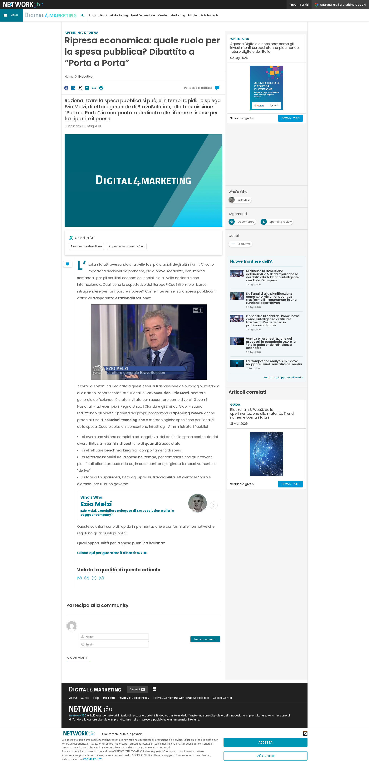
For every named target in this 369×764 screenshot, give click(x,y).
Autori (85, 698)
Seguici (135, 689)
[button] (11, 15)
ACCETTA (265, 742)
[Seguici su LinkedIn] (154, 689)
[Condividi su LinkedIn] (73, 87)
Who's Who (91, 497)
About (73, 698)
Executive (85, 76)
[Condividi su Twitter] (80, 87)
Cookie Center (222, 698)
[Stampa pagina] (101, 87)
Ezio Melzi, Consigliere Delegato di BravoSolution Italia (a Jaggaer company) (127, 512)
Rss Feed (109, 698)
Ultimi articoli (97, 15)
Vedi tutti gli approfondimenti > (283, 377)
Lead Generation (143, 15)
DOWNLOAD (290, 118)
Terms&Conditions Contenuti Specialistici (181, 698)
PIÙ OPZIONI (265, 756)
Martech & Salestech (203, 15)
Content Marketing (171, 15)
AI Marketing (119, 15)
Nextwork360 (77, 715)
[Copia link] (94, 87)
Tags (96, 698)
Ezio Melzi (96, 504)
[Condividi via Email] (87, 87)
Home (69, 76)
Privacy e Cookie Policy (134, 698)
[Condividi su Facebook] (66, 87)
